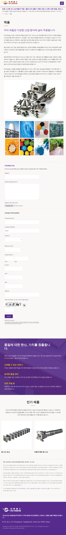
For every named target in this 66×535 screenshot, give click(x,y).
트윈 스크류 (17, 488)
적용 (11, 14)
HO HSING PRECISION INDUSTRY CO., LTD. (24, 526)
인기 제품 (33, 402)
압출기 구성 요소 (51, 488)
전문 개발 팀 (9, 383)
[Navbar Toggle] (62, 3)
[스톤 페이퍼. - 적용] (42, 147)
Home (6, 14)
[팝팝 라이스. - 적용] (12, 147)
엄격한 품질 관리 (11, 374)
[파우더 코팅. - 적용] (27, 147)
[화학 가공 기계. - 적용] (12, 129)
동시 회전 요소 (39, 452)
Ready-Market (20, 528)
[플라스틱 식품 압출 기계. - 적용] (42, 129)
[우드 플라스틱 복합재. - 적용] (56, 147)
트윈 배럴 (22, 488)
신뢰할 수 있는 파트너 (13, 364)
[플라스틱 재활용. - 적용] (56, 129)
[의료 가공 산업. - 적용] (27, 129)
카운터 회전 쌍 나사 (8, 452)
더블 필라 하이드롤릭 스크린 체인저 (38, 488)
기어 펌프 (27, 488)
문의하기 (5, 490)
